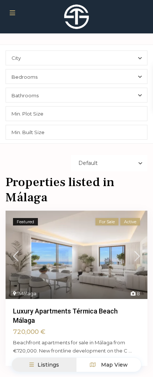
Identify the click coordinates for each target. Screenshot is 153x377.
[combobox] (76, 58)
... (130, 351)
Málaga (27, 293)
